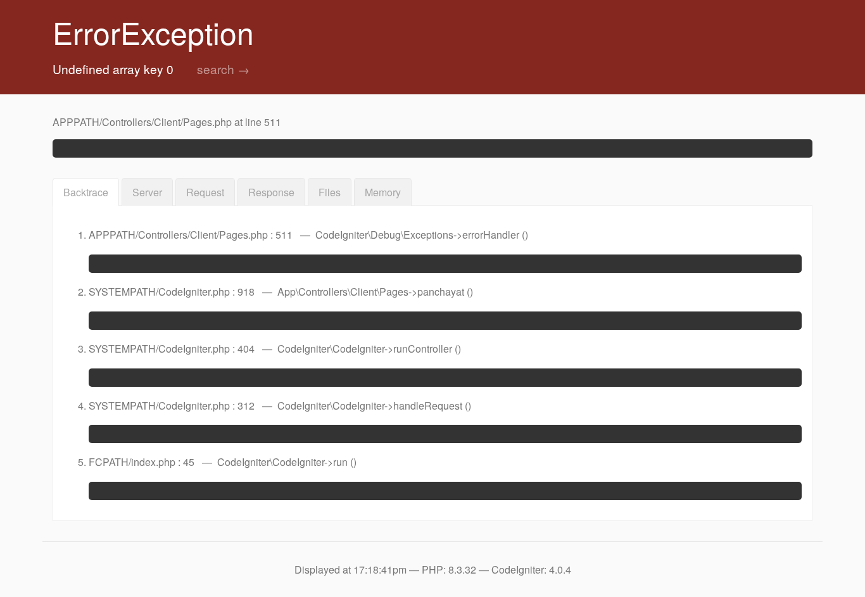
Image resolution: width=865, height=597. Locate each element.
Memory (383, 192)
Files (330, 192)
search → (223, 68)
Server (147, 192)
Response (271, 192)
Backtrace (85, 192)
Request (205, 192)
